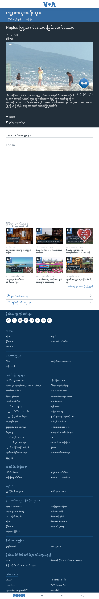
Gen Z (53, 437)
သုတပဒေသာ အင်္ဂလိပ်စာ (60, 477)
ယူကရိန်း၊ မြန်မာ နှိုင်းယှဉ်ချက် (18, 447)
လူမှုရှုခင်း (10, 458)
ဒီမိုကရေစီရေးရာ (12, 396)
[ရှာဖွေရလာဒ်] (82, 596)
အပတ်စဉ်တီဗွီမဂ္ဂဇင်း (14, 516)
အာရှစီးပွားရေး (56, 401)
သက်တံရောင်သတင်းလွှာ (60, 453)
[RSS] (37, 320)
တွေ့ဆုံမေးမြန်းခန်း (13, 532)
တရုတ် (53, 336)
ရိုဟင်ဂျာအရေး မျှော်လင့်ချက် (62, 417)
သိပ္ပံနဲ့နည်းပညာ (12, 422)
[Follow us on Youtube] (20, 320)
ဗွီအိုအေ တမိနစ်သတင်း (60, 521)
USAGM (9, 580)
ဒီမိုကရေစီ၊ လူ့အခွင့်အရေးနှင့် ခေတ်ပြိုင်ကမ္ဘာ (23, 386)
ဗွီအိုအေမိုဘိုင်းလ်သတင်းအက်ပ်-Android (66, 560)
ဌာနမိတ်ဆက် (11, 546)
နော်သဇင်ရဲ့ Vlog (57, 527)
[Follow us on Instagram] (25, 320)
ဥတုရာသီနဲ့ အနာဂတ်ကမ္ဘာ (16, 427)
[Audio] (62, 596)
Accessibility (55, 590)
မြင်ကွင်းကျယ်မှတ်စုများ (60, 386)
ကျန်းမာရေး (55, 406)
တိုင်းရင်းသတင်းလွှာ (58, 422)
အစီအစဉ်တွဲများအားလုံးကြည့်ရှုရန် (80, 286)
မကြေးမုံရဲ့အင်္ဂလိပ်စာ (14, 477)
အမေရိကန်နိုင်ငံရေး (13, 401)
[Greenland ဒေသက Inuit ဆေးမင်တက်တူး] (49, 236)
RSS (8, 361)
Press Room (11, 585)
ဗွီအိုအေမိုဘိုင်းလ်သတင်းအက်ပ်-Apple (21, 565)
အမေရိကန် (10, 347)
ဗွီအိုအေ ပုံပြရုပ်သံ (57, 516)
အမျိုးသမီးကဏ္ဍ (57, 411)
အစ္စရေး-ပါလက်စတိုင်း (59, 342)
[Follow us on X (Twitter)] (14, 320)
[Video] (42, 596)
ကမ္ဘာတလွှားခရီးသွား (59, 391)
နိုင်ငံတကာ (10, 342)
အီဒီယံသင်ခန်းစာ (12, 472)
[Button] (10, 117)
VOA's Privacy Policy (59, 585)
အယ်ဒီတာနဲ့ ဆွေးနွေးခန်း (15, 380)
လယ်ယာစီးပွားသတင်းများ (16, 442)
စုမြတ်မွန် (9, 38)
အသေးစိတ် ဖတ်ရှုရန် (18, 135)
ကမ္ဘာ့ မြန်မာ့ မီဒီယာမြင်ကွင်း (16, 417)
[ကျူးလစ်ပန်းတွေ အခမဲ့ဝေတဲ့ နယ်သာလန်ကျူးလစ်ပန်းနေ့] (49, 265)
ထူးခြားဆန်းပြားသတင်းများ (16, 453)
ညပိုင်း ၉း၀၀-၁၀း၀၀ (58, 492)
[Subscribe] (49, 320)
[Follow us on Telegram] (31, 320)
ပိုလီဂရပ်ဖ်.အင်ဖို (57, 511)
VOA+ (8, 560)
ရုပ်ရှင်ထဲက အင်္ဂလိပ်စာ (59, 472)
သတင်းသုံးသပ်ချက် (14, 391)
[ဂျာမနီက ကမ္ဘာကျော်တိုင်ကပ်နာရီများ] (79, 265)
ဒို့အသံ (53, 447)
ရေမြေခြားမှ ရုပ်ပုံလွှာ (59, 506)
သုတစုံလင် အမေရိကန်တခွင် (62, 432)
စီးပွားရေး (9, 432)
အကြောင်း (29, 19)
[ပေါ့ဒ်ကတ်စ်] (43, 320)
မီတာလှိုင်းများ (56, 546)
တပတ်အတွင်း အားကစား (16, 437)
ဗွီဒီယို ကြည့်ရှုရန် (14, 19)
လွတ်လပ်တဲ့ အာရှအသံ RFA (17, 590)
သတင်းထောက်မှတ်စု (14, 406)
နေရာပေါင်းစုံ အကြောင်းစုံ (60, 442)
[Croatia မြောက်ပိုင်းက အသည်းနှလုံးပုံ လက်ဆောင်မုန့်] (79, 236)
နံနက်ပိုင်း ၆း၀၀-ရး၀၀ (14, 492)
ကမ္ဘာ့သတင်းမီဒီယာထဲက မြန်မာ (18, 411)
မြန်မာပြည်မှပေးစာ (58, 380)
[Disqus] (49, 180)
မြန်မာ (8, 336)
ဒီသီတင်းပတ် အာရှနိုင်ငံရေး (61, 396)
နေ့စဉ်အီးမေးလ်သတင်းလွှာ (61, 361)
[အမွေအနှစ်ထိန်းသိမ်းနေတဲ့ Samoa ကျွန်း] (19, 265)
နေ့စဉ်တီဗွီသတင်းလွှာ (14, 506)
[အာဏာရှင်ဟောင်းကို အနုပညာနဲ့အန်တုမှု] (19, 236)
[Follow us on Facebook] (8, 320)
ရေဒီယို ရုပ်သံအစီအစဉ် (15, 511)
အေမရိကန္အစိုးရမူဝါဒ (58, 580)
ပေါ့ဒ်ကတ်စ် (10, 366)
